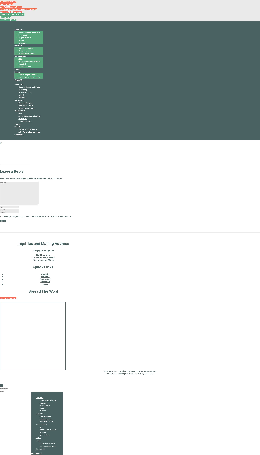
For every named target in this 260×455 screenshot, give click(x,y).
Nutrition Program (25, 48)
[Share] (3, 388)
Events (17, 72)
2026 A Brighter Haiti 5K (28, 75)
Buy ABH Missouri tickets (11, 7)
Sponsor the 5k (6, 4)
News (45, 284)
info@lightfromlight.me (43, 251)
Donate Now (5, 17)
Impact (21, 40)
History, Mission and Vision (29, 32)
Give (20, 59)
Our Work (18, 46)
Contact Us (18, 80)
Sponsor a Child (24, 67)
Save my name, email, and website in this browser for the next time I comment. (37, 216)
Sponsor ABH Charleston (11, 12)
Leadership (22, 35)
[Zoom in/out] (7, 388)
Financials (22, 43)
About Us (18, 30)
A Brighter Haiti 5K (8, 2)
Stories (17, 69)
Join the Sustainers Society (12, 14)
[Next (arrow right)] (3, 391)
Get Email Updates (8, 20)
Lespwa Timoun (24, 38)
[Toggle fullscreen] (5, 388)
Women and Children (26, 53)
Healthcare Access (25, 51)
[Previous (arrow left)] (1, 391)
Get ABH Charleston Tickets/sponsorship (18, 9)
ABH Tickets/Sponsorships (29, 77)
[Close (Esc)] (1, 388)
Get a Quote (36, 454)
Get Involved (19, 56)
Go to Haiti (22, 64)
